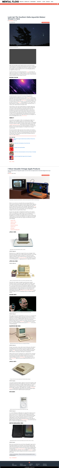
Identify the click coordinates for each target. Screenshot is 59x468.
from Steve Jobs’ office (22, 257)
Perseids (27, 71)
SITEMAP (30, 465)
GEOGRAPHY (39, 1)
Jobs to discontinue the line (20, 448)
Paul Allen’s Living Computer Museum (26, 290)
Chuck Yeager (23, 100)
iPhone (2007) (13, 223)
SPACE (13, 161)
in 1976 (35, 206)
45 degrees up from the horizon (14, 124)
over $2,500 (30, 449)
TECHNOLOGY (14, 457)
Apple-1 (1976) (13, 220)
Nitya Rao (10, 173)
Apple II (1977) (13, 226)
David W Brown (11, 20)
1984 (14, 350)
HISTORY (43, 1)
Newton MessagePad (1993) (15, 229)
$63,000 (29, 322)
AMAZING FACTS (27, 1)
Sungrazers (29, 97)
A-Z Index (37, 465)
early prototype (22, 357)
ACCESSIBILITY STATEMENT (23, 465)
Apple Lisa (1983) (13, 222)
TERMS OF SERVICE (14, 465)
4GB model (22, 321)
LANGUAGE (48, 1)
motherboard (13, 358)
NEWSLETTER (22, 1)
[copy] (14, 22)
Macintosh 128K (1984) (14, 225)
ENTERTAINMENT (33, 1)
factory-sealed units (24, 419)
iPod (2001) (12, 228)
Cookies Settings (45, 465)
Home (10, 161)
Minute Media (27, 467)
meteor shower (24, 115)
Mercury (19, 102)
